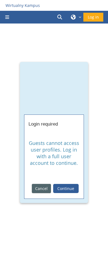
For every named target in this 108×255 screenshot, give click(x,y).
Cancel (41, 188)
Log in (93, 17)
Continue (65, 188)
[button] (61, 17)
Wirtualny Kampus (23, 5)
